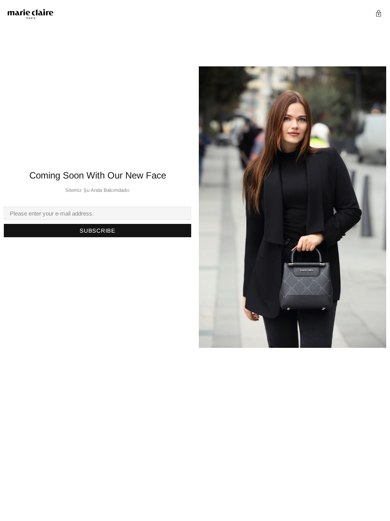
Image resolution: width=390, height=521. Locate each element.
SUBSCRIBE (97, 230)
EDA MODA (30, 14)
